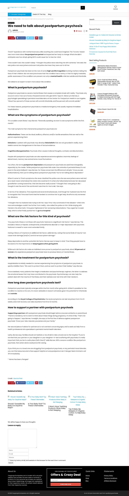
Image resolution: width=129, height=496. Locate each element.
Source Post (18, 378)
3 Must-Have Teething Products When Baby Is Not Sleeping (57, 408)
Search (91, 19)
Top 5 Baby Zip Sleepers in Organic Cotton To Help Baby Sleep (77, 412)
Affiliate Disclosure (110, 481)
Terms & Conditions (110, 478)
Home (10, 19)
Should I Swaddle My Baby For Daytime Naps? (16, 406)
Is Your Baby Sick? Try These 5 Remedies (37, 405)
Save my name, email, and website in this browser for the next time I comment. (38, 460)
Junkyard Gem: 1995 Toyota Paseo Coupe (104, 43)
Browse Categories (18, 14)
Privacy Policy (108, 476)
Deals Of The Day (39, 14)
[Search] (83, 8)
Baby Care (16, 19)
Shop (87, 478)
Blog (49, 14)
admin (15, 30)
